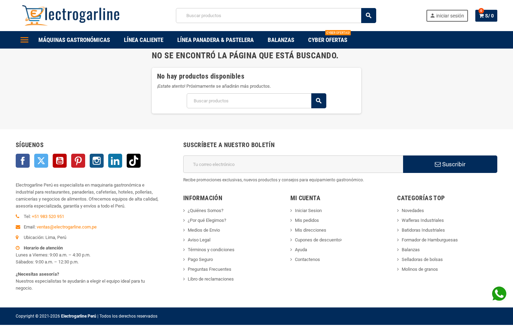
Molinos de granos (420, 269)
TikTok (134, 161)
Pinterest (78, 161)
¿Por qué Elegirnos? (207, 220)
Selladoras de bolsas (422, 259)
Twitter (41, 161)
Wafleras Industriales (423, 220)
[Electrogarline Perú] (71, 15)
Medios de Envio (204, 230)
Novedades (413, 210)
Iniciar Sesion (308, 210)
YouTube (60, 161)
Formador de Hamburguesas (430, 239)
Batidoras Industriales (423, 230)
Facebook (23, 161)
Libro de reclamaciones (211, 279)
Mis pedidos (307, 220)
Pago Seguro (200, 259)
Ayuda (301, 249)
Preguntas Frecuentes (209, 269)
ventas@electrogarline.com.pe (67, 227)
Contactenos (307, 259)
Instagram (97, 161)
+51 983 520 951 (48, 216)
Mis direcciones (310, 230)
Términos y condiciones (211, 249)
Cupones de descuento (317, 239)
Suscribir (453, 164)
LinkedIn (115, 161)
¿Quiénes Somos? (205, 210)
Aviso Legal (199, 239)
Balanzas (411, 249)
